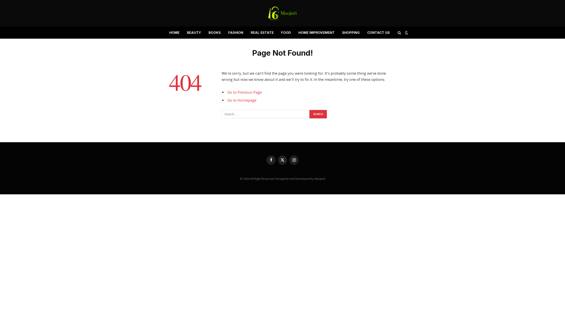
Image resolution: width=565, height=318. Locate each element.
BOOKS (215, 32)
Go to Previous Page (245, 92)
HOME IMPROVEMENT (316, 32)
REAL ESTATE (262, 32)
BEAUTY (194, 32)
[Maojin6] (282, 13)
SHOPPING (351, 32)
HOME (174, 32)
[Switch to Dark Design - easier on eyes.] (406, 32)
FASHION (235, 32)
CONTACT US (378, 32)
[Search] (399, 33)
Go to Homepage (242, 100)
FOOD (286, 32)
